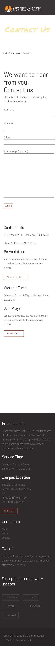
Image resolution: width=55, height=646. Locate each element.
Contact (6, 537)
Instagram (34, 606)
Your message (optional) (16, 151)
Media (5, 533)
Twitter (32, 597)
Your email (9, 123)
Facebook (12, 597)
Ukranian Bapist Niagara (11, 53)
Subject (7, 137)
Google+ (11, 606)
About (5, 529)
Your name (9, 109)
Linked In (11, 614)
